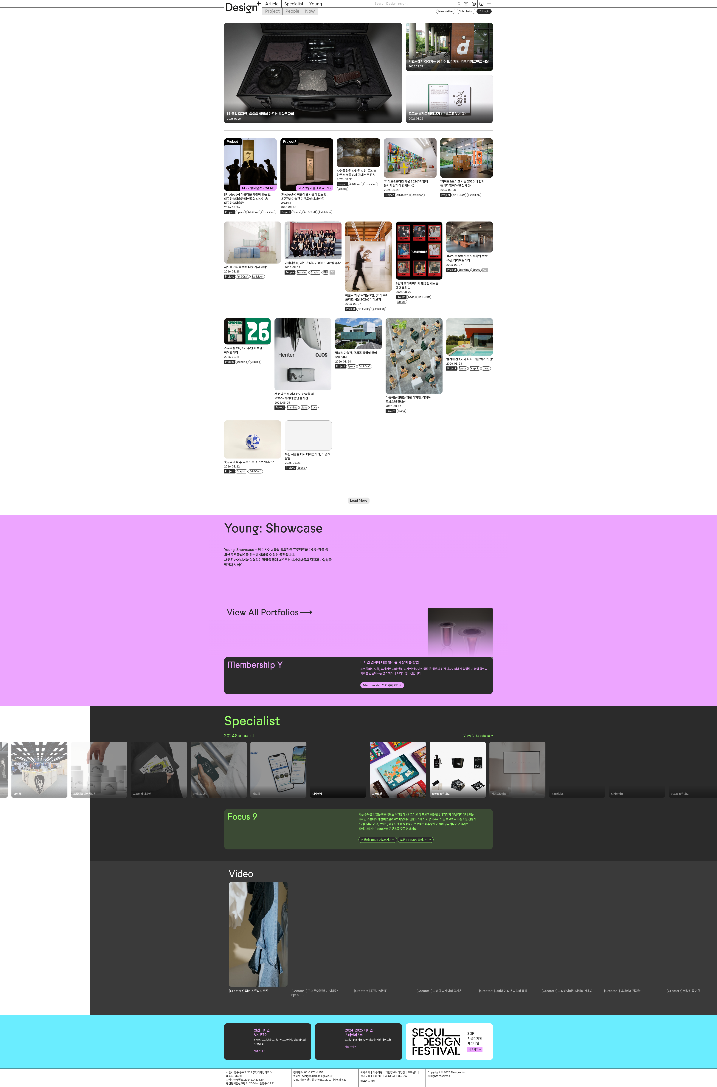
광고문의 (402, 1075)
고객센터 (412, 1072)
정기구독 (365, 1075)
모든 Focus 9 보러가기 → (415, 839)
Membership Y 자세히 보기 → (382, 685)
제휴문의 (390, 1075)
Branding (302, 272)
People (292, 11)
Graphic (315, 272)
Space (240, 212)
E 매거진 (377, 1075)
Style (411, 297)
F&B (325, 272)
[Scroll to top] (713, 1082)
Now (310, 11)
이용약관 (378, 1072)
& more (342, 189)
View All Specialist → (478, 735)
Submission (466, 11)
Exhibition (268, 212)
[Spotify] (474, 3)
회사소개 (365, 1072)
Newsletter (445, 11)
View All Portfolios (263, 612)
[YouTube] (466, 3)
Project (272, 11)
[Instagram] (481, 3)
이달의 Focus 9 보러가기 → (378, 839)
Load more (358, 500)
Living (304, 407)
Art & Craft (254, 212)
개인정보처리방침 (395, 1072)
